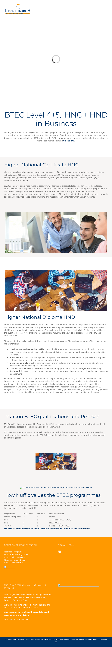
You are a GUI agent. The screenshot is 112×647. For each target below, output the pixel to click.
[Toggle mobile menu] (107, 6)
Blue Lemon (46, 639)
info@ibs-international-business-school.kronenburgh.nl (74, 639)
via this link (68, 140)
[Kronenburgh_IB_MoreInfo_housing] (56, 271)
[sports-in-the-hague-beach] (56, 487)
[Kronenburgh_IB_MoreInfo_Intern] (56, 213)
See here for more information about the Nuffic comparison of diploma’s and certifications (47, 528)
